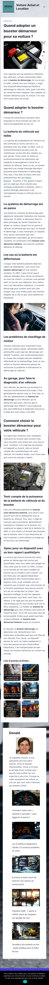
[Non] (46, 978)
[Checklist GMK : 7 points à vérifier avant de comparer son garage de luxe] (26, 897)
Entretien (8, 21)
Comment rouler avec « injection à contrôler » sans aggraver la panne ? (24, 813)
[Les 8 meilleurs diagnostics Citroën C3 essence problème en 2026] (26, 830)
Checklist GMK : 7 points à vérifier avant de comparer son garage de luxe (24, 914)
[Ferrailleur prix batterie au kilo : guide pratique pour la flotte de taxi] (26, 931)
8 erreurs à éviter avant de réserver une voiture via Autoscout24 (24, 881)
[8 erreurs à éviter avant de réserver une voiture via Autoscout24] (26, 864)
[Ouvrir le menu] (44, 7)
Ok (25, 981)
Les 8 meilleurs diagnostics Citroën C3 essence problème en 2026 (25, 847)
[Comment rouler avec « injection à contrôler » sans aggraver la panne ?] (26, 798)
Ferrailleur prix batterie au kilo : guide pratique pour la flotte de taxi (25, 948)
